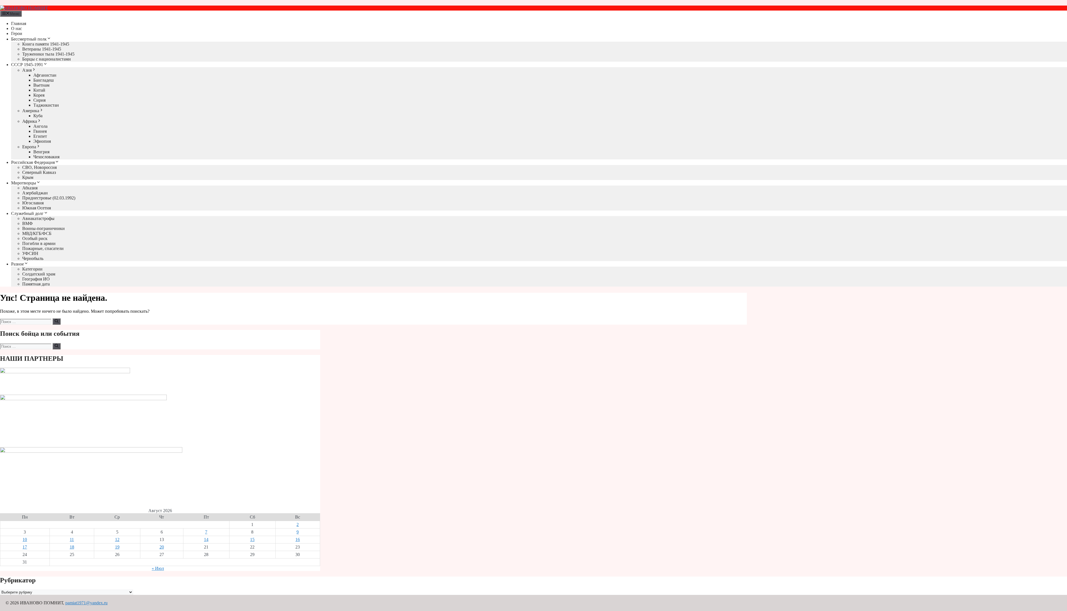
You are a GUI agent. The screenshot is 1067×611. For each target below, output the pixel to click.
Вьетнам (41, 85)
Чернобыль (32, 258)
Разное (17, 264)
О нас (16, 28)
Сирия (39, 100)
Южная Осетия (36, 208)
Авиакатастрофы (38, 218)
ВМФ (27, 223)
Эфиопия (42, 141)
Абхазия (30, 188)
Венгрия (41, 151)
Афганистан (44, 75)
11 (72, 539)
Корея (38, 95)
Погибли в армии (39, 243)
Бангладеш (43, 80)
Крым (27, 177)
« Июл (158, 568)
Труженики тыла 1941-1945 (48, 54)
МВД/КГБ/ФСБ (36, 233)
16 (297, 539)
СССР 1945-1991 (27, 64)
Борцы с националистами (46, 59)
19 (117, 547)
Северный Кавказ (39, 172)
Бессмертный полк (29, 39)
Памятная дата (36, 284)
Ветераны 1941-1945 (41, 49)
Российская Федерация (33, 162)
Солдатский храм (38, 274)
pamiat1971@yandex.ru (86, 602)
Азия (27, 70)
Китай (39, 90)
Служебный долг (27, 213)
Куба (38, 115)
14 (206, 539)
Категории (32, 269)
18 (72, 547)
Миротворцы (23, 183)
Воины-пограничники (43, 228)
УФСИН (30, 253)
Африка (29, 121)
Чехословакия (46, 156)
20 (161, 547)
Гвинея (40, 131)
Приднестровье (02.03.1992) (48, 198)
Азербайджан (35, 193)
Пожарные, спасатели (43, 248)
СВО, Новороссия (39, 167)
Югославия (33, 203)
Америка (30, 110)
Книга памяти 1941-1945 (45, 44)
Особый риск (35, 238)
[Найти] (57, 321)
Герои (16, 33)
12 (117, 539)
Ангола (40, 126)
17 (25, 547)
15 (252, 539)
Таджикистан (46, 105)
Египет (40, 136)
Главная (18, 23)
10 (25, 539)
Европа (29, 146)
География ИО (36, 279)
